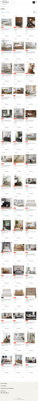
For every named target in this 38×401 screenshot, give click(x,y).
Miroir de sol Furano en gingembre (29, 345)
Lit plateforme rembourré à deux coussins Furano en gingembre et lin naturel (19, 121)
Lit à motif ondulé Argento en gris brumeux (31, 166)
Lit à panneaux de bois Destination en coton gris (29, 277)
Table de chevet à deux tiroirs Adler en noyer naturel (30, 75)
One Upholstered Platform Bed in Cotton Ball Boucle (30, 97)
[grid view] (34, 12)
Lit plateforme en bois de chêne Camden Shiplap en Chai (6, 188)
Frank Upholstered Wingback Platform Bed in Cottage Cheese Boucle (31, 254)
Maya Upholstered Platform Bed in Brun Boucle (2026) (31, 367)
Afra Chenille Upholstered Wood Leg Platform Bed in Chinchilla (19, 210)
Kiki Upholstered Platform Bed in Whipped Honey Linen (31, 210)
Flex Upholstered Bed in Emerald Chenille (31, 188)
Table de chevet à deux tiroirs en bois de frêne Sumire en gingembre (31, 300)
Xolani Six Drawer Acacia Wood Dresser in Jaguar (6, 144)
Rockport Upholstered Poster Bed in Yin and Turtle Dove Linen (6, 121)
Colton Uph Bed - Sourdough (18, 165)
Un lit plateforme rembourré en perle (18, 75)
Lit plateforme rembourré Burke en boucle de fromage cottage (30, 52)
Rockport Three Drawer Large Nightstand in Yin (18, 144)
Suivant (23, 377)
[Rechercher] (34, 2)
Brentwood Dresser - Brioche (18, 253)
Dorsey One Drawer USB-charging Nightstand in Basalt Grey (30, 29)
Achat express (7, 81)
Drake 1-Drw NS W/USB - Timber (17, 97)
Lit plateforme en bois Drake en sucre (6, 254)
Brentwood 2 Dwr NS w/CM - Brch (18, 232)
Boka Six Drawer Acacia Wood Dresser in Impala (18, 367)
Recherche (19, 398)
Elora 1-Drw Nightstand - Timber (6, 276)
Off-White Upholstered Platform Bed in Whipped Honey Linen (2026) (6, 300)
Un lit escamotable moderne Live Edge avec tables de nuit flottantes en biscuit (6, 98)
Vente (5, 6)
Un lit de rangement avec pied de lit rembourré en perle (19, 345)
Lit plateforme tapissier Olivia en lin (6, 367)
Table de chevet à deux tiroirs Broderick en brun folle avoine (18, 188)
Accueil (2, 6)
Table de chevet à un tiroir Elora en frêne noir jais (6, 210)
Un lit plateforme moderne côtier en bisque (31, 144)
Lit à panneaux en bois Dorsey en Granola (31, 232)
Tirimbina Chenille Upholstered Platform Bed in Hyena (6, 29)
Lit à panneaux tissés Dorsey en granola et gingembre (18, 52)
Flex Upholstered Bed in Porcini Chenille (6, 323)
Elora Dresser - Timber (17, 299)
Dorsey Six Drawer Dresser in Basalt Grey (18, 29)
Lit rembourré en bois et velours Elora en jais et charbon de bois (18, 277)
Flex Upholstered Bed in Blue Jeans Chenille (17, 323)
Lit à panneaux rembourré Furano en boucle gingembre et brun (6, 75)
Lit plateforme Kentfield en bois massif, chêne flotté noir (30, 323)
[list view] (36, 12)
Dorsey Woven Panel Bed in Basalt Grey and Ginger (30, 121)
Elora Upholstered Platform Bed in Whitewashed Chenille (6, 166)
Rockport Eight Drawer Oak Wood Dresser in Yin (5, 232)
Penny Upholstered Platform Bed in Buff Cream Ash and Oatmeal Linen (6, 52)
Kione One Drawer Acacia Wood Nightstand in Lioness (6, 345)
